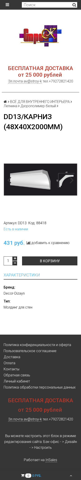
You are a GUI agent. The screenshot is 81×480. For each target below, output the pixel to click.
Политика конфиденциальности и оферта (37, 345)
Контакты (11, 369)
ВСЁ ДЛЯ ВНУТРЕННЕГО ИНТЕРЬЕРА (40, 102)
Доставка (12, 357)
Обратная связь (17, 375)
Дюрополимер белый (38, 106)
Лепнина (10, 106)
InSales (51, 460)
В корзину (50, 261)
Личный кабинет (17, 381)
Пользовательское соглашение (30, 351)
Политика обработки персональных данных (40, 387)
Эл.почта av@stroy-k (25, 81)
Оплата (9, 363)
